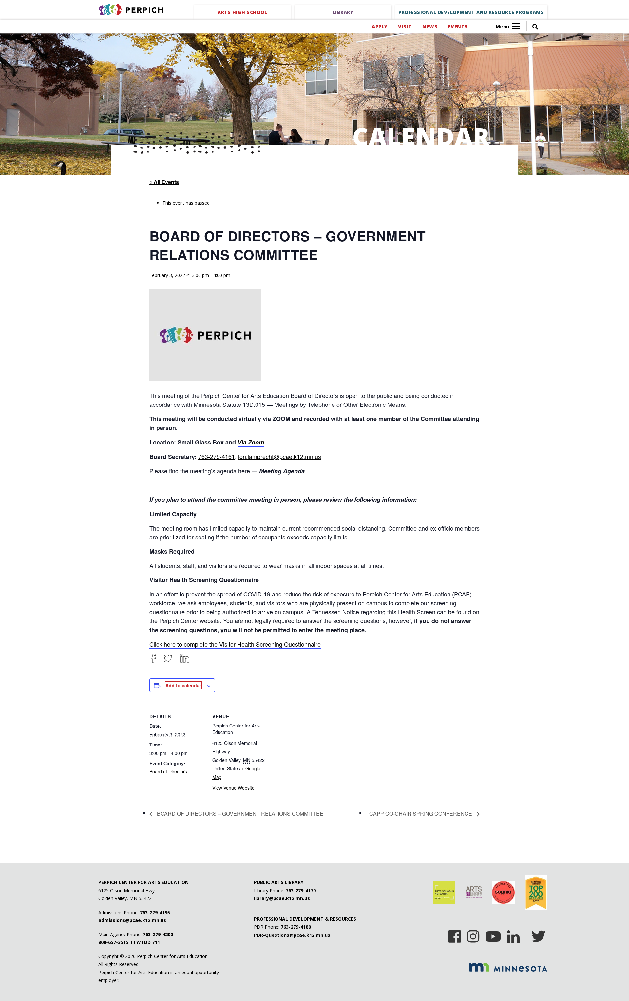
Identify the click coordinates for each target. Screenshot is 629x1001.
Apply (379, 26)
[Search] (532, 26)
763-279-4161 (216, 456)
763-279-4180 (296, 927)
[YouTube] (493, 934)
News (429, 26)
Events (457, 26)
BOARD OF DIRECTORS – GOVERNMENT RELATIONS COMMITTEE (239, 813)
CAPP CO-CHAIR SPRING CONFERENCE (421, 813)
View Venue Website (233, 787)
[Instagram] (473, 934)
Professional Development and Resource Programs (471, 12)
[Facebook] (153, 658)
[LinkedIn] (185, 658)
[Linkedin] (513, 934)
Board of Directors (168, 771)
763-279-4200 (158, 934)
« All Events (164, 182)
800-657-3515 (113, 942)
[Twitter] (168, 658)
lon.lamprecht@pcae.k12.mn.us (279, 456)
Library (343, 12)
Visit (404, 26)
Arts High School (242, 12)
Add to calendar (183, 685)
